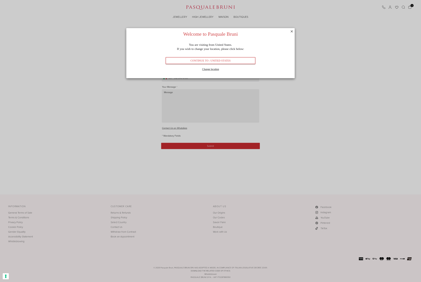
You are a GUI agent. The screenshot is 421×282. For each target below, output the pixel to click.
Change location (210, 69)
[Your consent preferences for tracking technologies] (6, 276)
